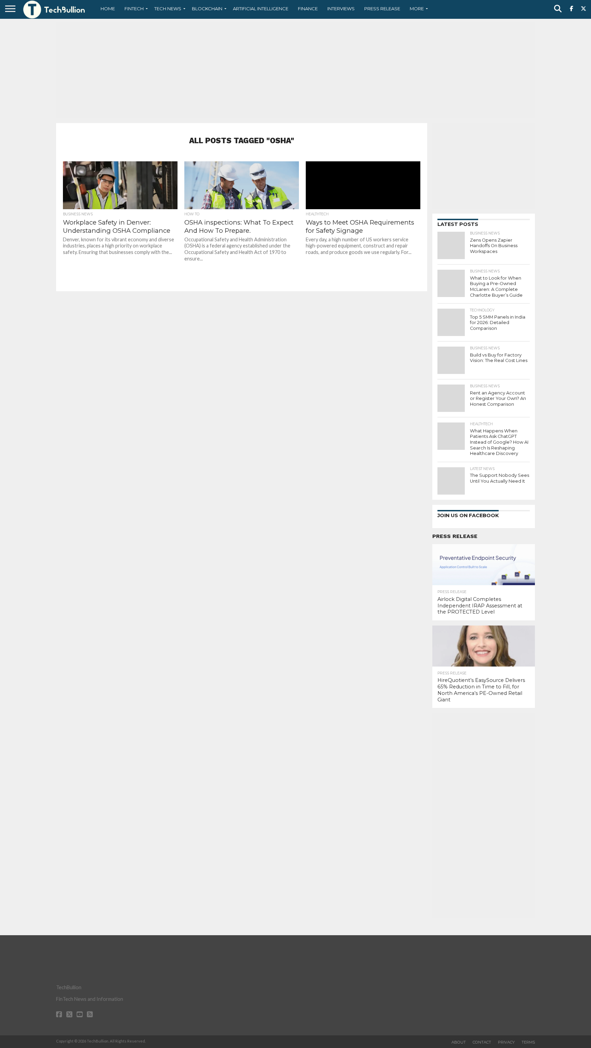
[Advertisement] (295, 70)
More (417, 8)
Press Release (382, 8)
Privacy (506, 1042)
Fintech (134, 8)
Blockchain (207, 8)
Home (108, 8)
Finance (308, 8)
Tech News (167, 8)
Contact (482, 1042)
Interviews (341, 8)
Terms (528, 1042)
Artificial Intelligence (260, 8)
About (458, 1042)
